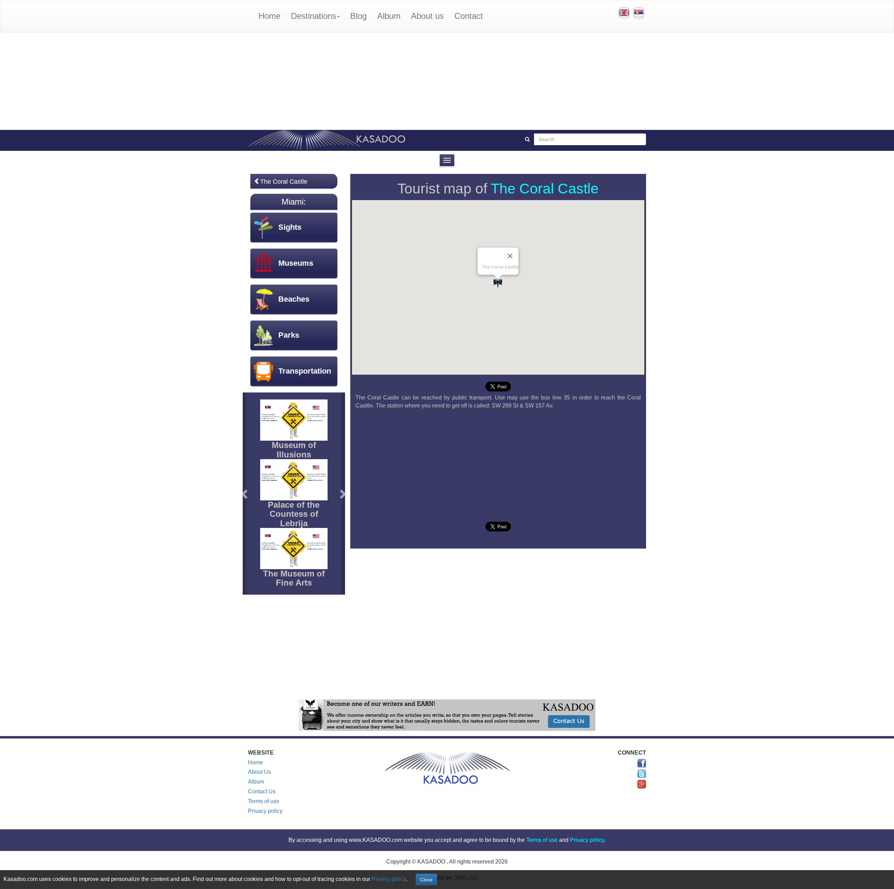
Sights (289, 227)
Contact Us (262, 791)
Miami (292, 201)
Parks (288, 335)
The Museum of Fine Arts (294, 578)
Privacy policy (265, 811)
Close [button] (426, 879)
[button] (245, 493)
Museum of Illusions (294, 449)
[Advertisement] (447, 81)
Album (389, 16)
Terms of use (263, 801)
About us (427, 16)
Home (269, 16)
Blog (358, 16)
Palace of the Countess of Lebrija (294, 514)
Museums (295, 263)
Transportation (304, 371)
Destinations (313, 16)
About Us (259, 772)
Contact (468, 16)
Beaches (293, 299)
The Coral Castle (545, 189)
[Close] (510, 256)
